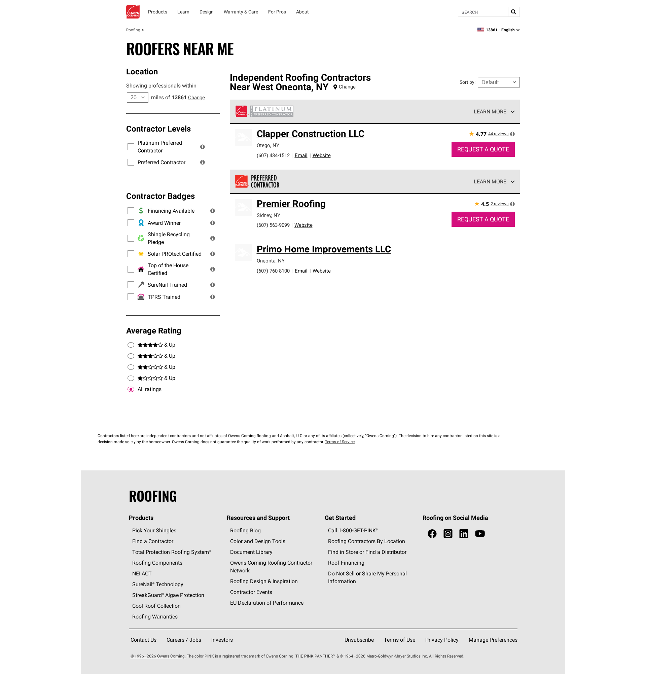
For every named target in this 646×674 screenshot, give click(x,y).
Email (301, 155)
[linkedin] (464, 534)
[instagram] (448, 534)
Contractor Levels (158, 128)
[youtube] (480, 534)
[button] (202, 146)
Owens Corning (133, 12)
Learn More (490, 111)
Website (322, 155)
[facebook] (432, 534)
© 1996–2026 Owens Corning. (158, 656)
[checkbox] (131, 389)
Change (196, 97)
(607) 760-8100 (273, 271)
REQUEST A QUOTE (483, 149)
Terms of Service (340, 441)
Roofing (133, 29)
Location (142, 71)
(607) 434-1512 (273, 155)
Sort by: (467, 82)
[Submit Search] (514, 12)
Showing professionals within (161, 85)
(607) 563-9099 (273, 225)
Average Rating (153, 330)
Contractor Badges (160, 196)
